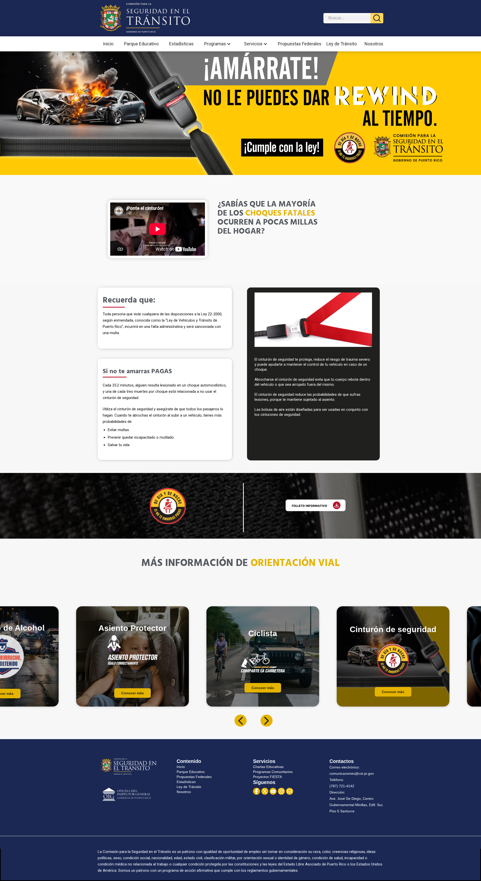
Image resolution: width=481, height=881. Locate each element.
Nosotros (374, 43)
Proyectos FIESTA (267, 777)
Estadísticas (181, 43)
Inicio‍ (181, 767)
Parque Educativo (141, 43)
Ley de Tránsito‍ (189, 787)
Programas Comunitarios (273, 772)
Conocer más (132, 688)
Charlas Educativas (268, 767)
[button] (219, 43)
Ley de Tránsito (341, 43)
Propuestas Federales (299, 43)
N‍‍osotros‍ (184, 792)
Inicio (108, 43)
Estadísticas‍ (186, 782)
